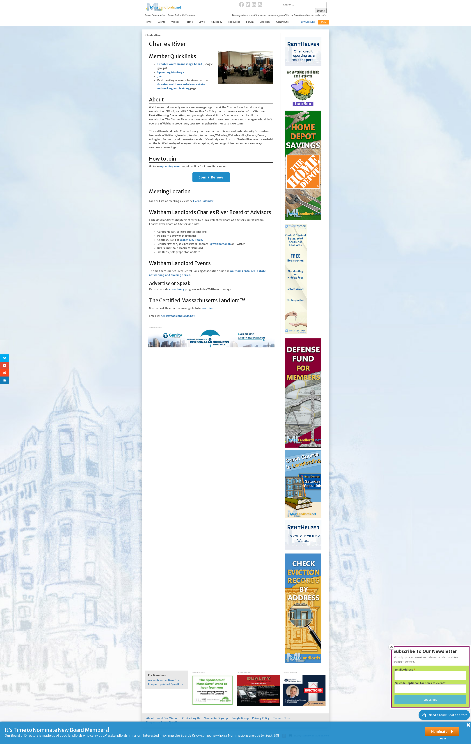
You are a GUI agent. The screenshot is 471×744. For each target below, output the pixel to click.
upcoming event (171, 166)
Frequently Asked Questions (165, 684)
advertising (176, 289)
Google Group (240, 718)
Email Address (404, 669)
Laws (202, 21)
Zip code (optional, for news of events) (420, 683)
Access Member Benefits (163, 680)
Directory (265, 21)
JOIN (323, 22)
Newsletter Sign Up (216, 718)
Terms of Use (281, 718)
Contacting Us (191, 718)
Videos (175, 21)
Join (159, 76)
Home (148, 21)
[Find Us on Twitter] (248, 5)
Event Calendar (203, 201)
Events (161, 21)
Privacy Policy (261, 718)
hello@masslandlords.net (178, 316)
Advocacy (216, 21)
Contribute (282, 21)
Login (442, 738)
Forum (250, 21)
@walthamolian (220, 244)
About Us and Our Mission (162, 718)
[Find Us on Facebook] (241, 5)
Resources (234, 21)
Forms (189, 21)
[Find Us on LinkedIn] (254, 5)
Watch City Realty (191, 240)
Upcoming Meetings (170, 72)
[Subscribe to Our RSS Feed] (260, 5)
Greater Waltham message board (179, 64)
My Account (308, 21)
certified (207, 308)
